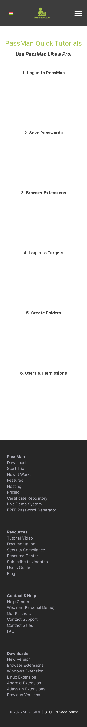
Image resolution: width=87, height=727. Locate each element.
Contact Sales (20, 625)
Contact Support (22, 619)
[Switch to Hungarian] (10, 13)
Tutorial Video (20, 538)
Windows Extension (25, 671)
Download (16, 462)
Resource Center (22, 555)
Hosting (14, 486)
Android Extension (24, 683)
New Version (19, 659)
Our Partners (19, 613)
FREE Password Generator (31, 510)
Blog (11, 573)
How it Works (19, 474)
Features (15, 480)
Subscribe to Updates (27, 561)
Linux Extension (21, 677)
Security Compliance (26, 550)
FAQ (10, 631)
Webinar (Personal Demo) (31, 607)
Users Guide (18, 567)
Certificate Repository (27, 498)
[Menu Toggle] (78, 13)
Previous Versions (23, 694)
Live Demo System (24, 504)
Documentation (21, 544)
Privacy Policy (66, 712)
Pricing (13, 492)
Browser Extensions (25, 665)
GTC (48, 712)
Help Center (18, 601)
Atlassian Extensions (26, 689)
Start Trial (16, 468)
